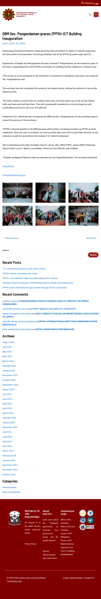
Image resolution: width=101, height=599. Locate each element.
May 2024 (7, 441)
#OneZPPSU (8, 166)
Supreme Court (67, 547)
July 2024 (7, 432)
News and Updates (11, 492)
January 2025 (8, 422)
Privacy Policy (30, 544)
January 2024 (8, 460)
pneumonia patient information (16, 313)
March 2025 (8, 413)
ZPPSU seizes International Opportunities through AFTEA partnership (34, 287)
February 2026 (9, 366)
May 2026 (7, 351)
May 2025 (7, 403)
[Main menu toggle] (96, 14)
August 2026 (8, 342)
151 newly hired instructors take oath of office (23, 268)
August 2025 (8, 389)
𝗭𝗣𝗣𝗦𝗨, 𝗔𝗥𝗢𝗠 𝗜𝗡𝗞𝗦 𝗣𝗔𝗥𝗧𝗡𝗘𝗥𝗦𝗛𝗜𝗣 (54, 329)
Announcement (9, 487)
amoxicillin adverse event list (15, 309)
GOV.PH (46, 551)
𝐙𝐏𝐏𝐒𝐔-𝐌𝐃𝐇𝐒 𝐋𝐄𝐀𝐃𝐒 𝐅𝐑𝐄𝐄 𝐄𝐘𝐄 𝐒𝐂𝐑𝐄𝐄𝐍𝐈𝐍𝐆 (54, 309)
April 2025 (7, 408)
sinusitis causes (9, 301)
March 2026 (8, 361)
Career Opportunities (72, 578)
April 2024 (7, 446)
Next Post (92, 238)
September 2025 (10, 385)
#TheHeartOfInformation (13, 175)
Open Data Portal (50, 558)
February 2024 (9, 455)
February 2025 (9, 418)
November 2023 (10, 469)
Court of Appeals (68, 551)
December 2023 (9, 465)
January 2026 (8, 370)
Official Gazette (49, 555)
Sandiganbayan (67, 554)
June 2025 (7, 399)
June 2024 (7, 437)
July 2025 (7, 394)
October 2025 (9, 380)
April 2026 (7, 356)
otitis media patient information (17, 329)
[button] (90, 14)
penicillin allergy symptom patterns (18, 321)
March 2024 (8, 451)
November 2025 (10, 375)
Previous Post (10, 238)
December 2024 (9, 427)
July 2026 (7, 347)
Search (5, 250)
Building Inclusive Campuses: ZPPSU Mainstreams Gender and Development (37, 283)
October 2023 (9, 474)
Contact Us (89, 578)
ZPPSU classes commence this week (19, 273)
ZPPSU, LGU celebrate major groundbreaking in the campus (30, 278)
